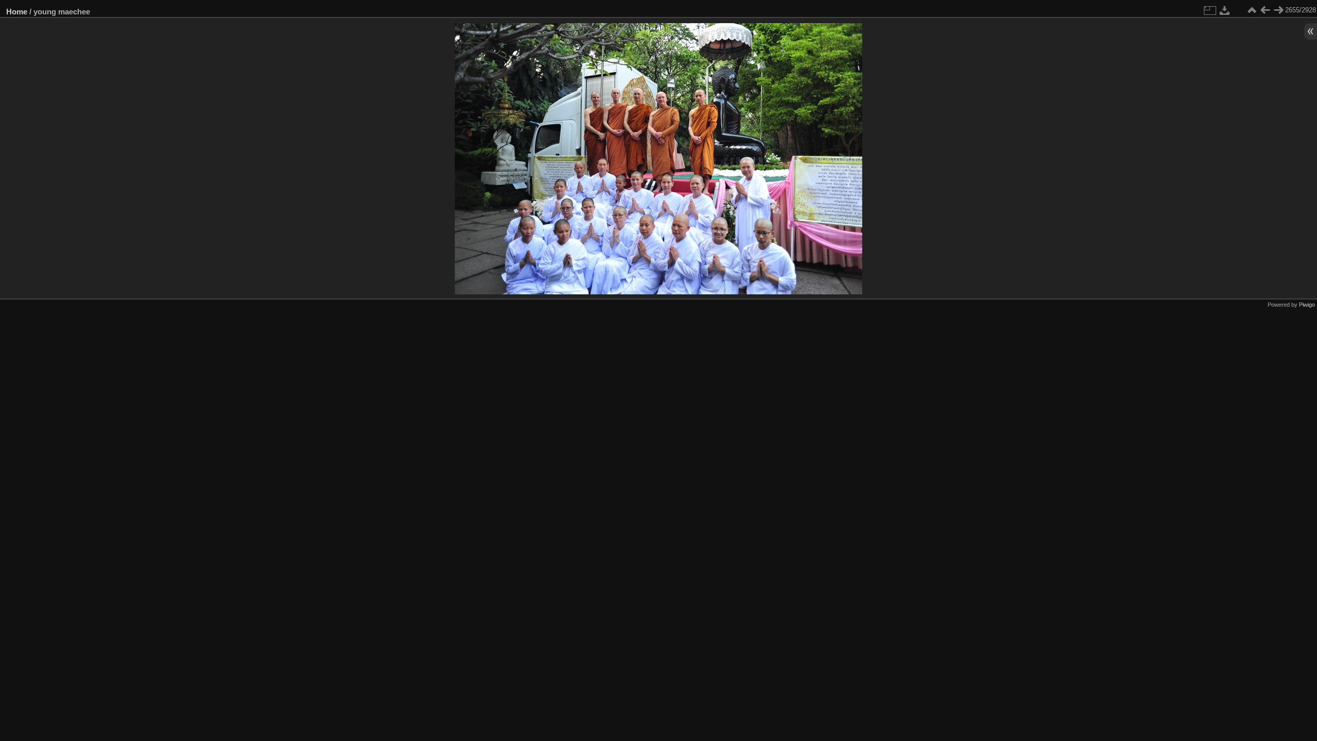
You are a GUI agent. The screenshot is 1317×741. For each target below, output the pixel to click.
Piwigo (1307, 305)
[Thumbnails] (1251, 10)
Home (16, 11)
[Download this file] (1225, 10)
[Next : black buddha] (1278, 10)
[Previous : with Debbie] (1265, 10)
